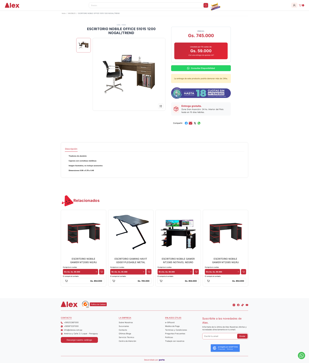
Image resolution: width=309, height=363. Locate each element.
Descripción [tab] (71, 149)
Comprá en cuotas (70, 267)
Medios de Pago (172, 326)
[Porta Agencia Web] (162, 360)
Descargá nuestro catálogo (79, 340)
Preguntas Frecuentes (175, 333)
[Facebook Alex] (238, 304)
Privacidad (221, 349)
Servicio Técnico (126, 337)
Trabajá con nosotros (174, 341)
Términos (230, 349)
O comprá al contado (71, 276)
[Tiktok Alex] (242, 304)
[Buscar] (206, 5)
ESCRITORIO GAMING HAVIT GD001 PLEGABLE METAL (131, 260)
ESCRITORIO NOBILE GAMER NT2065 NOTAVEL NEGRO (178, 260)
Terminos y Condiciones (176, 330)
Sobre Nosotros (126, 322)
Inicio (64, 13)
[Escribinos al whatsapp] (301, 355)
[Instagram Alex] (234, 304)
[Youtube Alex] (247, 304)
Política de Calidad (98, 304)
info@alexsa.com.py (73, 330)
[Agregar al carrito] (101, 271)
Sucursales (124, 326)
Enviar (242, 336)
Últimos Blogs (125, 333)
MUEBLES (72, 13)
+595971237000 (71, 326)
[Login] (294, 5)
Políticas (169, 337)
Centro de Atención (127, 341)
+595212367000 (71, 322)
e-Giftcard (169, 322)
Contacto (123, 330)
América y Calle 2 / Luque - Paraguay (81, 333)
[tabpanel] (154, 163)
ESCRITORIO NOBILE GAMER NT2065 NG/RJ (83, 260)
